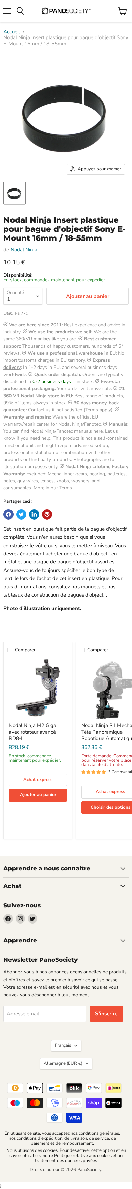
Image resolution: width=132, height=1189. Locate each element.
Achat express (37, 780)
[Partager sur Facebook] (8, 514)
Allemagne (63, 1063)
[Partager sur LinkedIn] (34, 514)
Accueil (11, 32)
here (98, 431)
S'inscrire (106, 1013)
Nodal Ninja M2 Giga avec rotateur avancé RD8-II (32, 732)
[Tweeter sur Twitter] (21, 514)
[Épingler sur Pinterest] (47, 514)
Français (63, 1045)
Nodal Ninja (23, 249)
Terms (65, 488)
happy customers (71, 346)
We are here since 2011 (35, 325)
